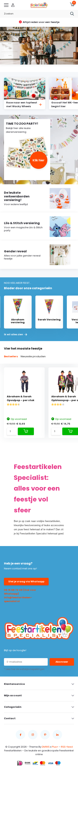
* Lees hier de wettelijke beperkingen (24, 669)
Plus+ (55, 747)
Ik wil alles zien (14, 334)
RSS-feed (67, 747)
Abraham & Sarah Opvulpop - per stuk (20, 398)
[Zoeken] (72, 14)
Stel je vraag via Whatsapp (26, 581)
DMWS (46, 747)
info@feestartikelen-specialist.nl (18, 599)
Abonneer (61, 662)
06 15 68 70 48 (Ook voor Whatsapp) (20, 591)
